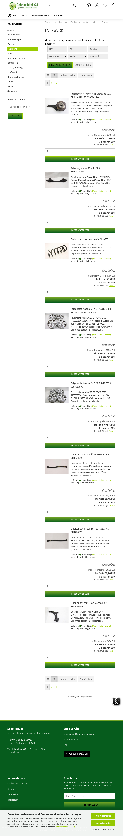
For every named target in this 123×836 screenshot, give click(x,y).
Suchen (15, 116)
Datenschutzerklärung (65, 827)
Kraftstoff (12, 72)
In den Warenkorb (80, 159)
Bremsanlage (14, 39)
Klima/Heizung (15, 67)
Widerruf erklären (77, 754)
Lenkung (12, 81)
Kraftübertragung (16, 77)
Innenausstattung (16, 58)
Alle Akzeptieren (103, 816)
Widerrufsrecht (71, 740)
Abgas (11, 30)
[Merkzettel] (105, 5)
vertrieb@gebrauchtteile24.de (22, 743)
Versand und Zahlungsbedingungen (80, 734)
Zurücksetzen (83, 65)
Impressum (13, 800)
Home (14, 15)
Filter (10, 53)
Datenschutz (13, 794)
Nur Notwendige (103, 823)
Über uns (58, 15)
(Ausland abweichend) (101, 120)
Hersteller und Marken (35, 15)
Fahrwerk (12, 49)
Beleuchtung (14, 34)
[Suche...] (74, 5)
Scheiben (12, 91)
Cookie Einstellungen (17, 783)
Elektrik (11, 44)
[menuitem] (90, 734)
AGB (66, 745)
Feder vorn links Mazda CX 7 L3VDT (89, 239)
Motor (11, 86)
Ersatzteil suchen (60, 65)
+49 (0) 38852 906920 (20, 739)
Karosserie (13, 63)
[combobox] (67, 75)
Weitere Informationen (103, 829)
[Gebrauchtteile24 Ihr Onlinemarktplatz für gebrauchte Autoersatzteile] (24, 6)
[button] (89, 5)
